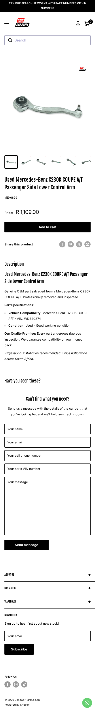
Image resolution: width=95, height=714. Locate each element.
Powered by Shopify (17, 704)
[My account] (78, 23)
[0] (87, 23)
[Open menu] (6, 23)
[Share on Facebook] (62, 244)
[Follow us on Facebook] (7, 684)
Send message (26, 545)
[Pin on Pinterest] (71, 244)
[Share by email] (87, 244)
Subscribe (19, 649)
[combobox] (47, 40)
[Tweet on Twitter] (79, 244)
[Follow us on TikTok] (24, 684)
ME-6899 (10, 197)
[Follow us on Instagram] (16, 684)
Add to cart (47, 227)
